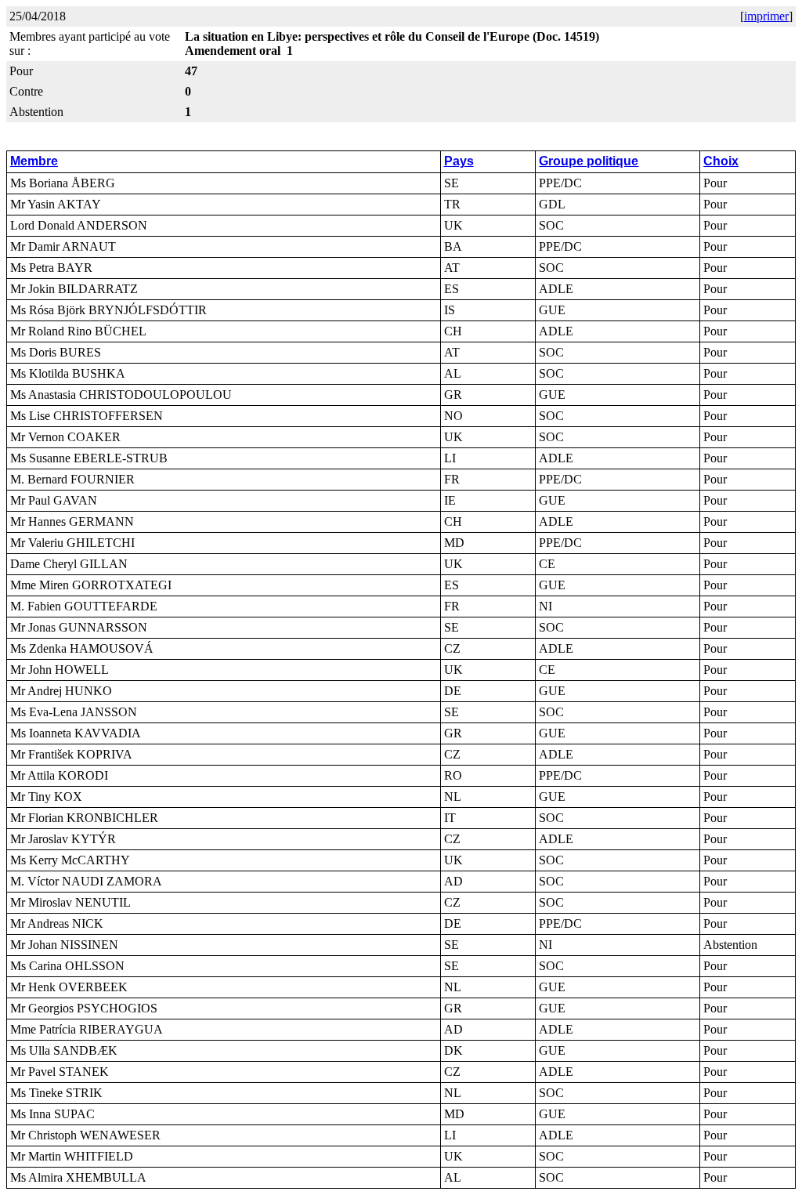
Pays (459, 161)
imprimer (766, 16)
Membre (34, 161)
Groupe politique (588, 161)
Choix (721, 161)
